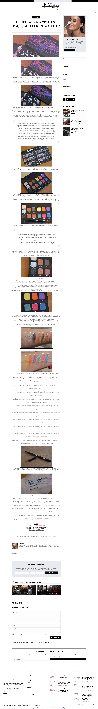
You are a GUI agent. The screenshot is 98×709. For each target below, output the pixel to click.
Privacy (7, 705)
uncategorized (36, 17)
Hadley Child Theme (82, 704)
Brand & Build (93, 704)
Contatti (52, 12)
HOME (31, 12)
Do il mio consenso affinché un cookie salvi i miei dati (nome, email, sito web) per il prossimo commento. (34, 634)
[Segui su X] (70, 99)
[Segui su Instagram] (67, 99)
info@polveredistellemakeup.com (9, 691)
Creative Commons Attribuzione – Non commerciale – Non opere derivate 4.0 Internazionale (12, 687)
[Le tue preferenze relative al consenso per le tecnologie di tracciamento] (96, 707)
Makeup (64, 79)
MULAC (58, 80)
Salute (64, 76)
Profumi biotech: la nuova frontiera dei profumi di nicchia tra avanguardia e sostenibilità (88, 696)
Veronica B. (60, 678)
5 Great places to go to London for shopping (46, 590)
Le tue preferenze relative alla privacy (53, 707)
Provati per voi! (66, 88)
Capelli (64, 83)
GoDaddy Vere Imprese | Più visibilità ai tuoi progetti (23, 590)
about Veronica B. (70, 50)
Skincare (65, 69)
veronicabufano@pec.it (37, 705)
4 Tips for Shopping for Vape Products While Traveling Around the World (77, 130)
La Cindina (40, 81)
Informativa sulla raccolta (39, 707)
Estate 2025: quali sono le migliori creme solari (64, 682)
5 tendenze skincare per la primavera (63, 676)
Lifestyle (65, 81)
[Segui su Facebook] (64, 99)
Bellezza (65, 74)
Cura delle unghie (67, 86)
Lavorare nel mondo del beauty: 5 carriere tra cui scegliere (63, 690)
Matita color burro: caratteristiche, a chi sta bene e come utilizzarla (87, 687)
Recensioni (45, 12)
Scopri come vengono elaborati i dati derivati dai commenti (39, 642)
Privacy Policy (62, 12)
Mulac (36, 519)
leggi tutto (30, 593)
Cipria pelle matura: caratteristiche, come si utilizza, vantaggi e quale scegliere (88, 678)
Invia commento (55, 637)
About (37, 12)
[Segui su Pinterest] (73, 99)
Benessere (65, 72)
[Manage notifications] (2, 707)
